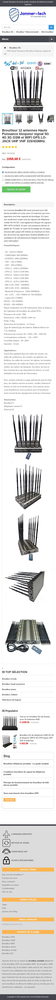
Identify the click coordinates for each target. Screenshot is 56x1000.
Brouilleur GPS (8, 937)
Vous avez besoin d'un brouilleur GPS (21, 793)
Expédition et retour (10, 885)
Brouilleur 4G (7, 32)
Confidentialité (8, 888)
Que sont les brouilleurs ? (13, 874)
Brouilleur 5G (15, 48)
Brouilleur (12, 2)
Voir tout (9, 800)
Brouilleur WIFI (8, 943)
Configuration (8, 167)
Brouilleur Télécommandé (27, 32)
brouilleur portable (36, 961)
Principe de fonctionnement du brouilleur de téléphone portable (26, 783)
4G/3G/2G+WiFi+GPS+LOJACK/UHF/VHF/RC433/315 (28, 176)
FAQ (4, 908)
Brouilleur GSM (8, 940)
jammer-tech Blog (9, 911)
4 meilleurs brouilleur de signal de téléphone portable (24, 773)
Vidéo (4, 905)
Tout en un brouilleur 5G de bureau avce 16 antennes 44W (35, 717)
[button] (4, 87)
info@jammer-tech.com (12, 924)
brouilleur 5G (20, 210)
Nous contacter (8, 881)
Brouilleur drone (9, 947)
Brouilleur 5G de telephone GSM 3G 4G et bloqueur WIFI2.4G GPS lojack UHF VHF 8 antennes (37, 738)
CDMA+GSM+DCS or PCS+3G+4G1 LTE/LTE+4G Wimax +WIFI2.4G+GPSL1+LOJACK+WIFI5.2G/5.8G (29, 181)
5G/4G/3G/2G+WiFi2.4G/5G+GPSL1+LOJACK (25, 172)
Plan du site (7, 892)
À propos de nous (9, 878)
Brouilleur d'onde (9, 950)
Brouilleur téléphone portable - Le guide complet (26, 764)
